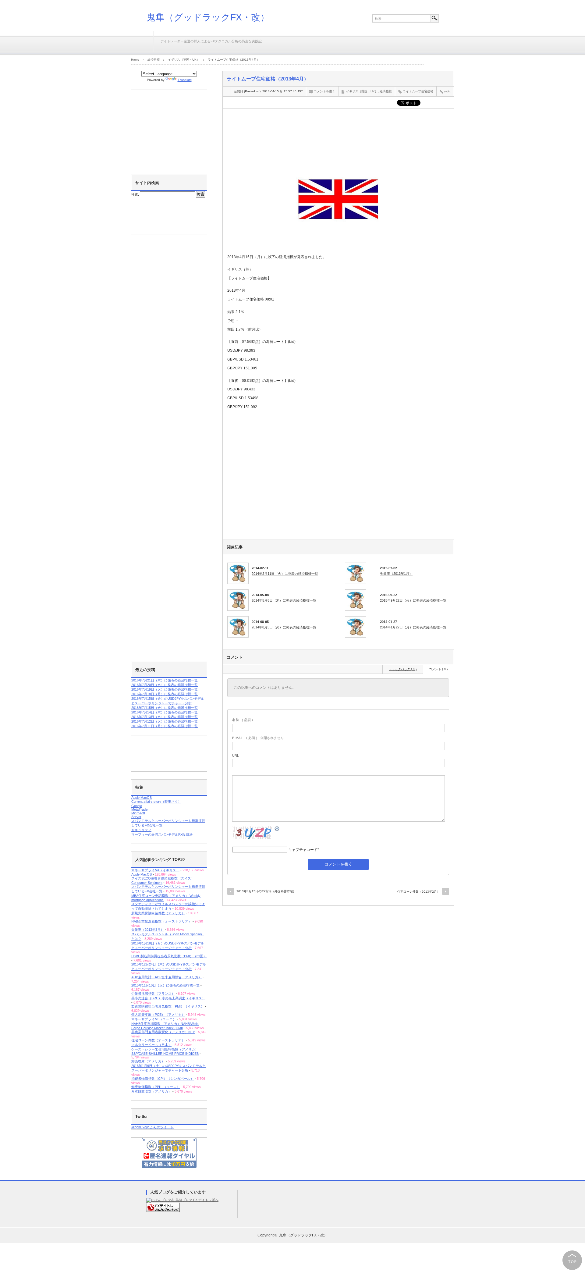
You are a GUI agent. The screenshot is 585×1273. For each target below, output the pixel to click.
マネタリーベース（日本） (151, 1045)
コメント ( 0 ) (438, 669)
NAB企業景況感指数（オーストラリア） (161, 921)
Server (136, 817)
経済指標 (386, 91)
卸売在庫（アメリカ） (148, 1061)
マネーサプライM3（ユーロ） (153, 1019)
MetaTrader (140, 809)
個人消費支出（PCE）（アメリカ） (158, 1014)
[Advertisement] (338, 131)
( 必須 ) (242, 720)
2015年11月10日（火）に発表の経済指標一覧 (165, 985)
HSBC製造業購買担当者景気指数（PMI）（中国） (169, 956)
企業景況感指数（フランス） (153, 993)
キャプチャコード (302, 850)
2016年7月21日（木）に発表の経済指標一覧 (164, 680)
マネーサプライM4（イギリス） (155, 870)
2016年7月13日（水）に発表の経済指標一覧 (164, 717)
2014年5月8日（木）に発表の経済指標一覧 (284, 600)
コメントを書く (324, 91)
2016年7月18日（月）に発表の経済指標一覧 (164, 694)
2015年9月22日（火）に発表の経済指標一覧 (413, 600)
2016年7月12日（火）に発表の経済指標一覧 (164, 721)
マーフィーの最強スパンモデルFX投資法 (162, 834)
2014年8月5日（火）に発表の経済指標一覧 (284, 627)
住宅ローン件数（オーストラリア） (158, 1040)
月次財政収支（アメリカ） (151, 1091)
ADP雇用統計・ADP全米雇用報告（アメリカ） (166, 977)
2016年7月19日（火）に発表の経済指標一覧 (164, 689)
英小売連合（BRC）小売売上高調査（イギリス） (168, 998)
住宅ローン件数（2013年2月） (418, 891)
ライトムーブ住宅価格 (418, 91)
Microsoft (138, 813)
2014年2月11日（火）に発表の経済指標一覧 (285, 573)
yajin (447, 91)
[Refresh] (277, 829)
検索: (135, 194)
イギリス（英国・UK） (362, 91)
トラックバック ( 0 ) (403, 669)
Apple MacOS (141, 797)
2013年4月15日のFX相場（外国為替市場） (266, 891)
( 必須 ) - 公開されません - (259, 738)
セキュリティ (141, 830)
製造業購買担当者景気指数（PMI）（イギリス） (167, 1006)
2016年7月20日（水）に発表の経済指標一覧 (164, 685)
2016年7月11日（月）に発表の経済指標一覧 (164, 726)
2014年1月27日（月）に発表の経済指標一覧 (413, 627)
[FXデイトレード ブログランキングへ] (163, 1211)
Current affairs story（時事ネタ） (156, 801)
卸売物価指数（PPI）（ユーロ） (155, 1087)
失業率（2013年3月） (147, 929)
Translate (185, 80)
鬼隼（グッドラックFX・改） (207, 17)
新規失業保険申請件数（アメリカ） (158, 913)
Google (136, 806)
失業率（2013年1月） (396, 573)
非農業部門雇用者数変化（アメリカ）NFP (163, 1032)
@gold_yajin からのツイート (152, 1127)
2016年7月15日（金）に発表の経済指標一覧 (164, 707)
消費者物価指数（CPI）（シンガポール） (162, 1078)
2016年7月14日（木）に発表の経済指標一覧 (164, 712)
